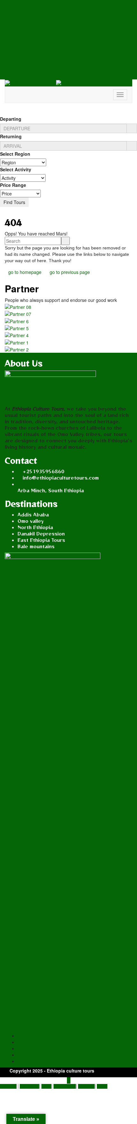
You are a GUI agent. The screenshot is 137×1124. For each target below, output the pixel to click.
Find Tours (14, 202)
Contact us (29, 1086)
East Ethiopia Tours (41, 540)
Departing (10, 119)
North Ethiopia (35, 527)
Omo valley (31, 521)
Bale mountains (36, 546)
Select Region (15, 154)
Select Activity (15, 169)
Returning (11, 136)
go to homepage (24, 272)
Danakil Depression (41, 533)
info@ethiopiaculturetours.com (61, 477)
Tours (46, 1086)
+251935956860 (43, 471)
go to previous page (70, 272)
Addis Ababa (33, 514)
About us (8, 1086)
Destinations (65, 1086)
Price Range (13, 185)
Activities (86, 1086)
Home (102, 1086)
